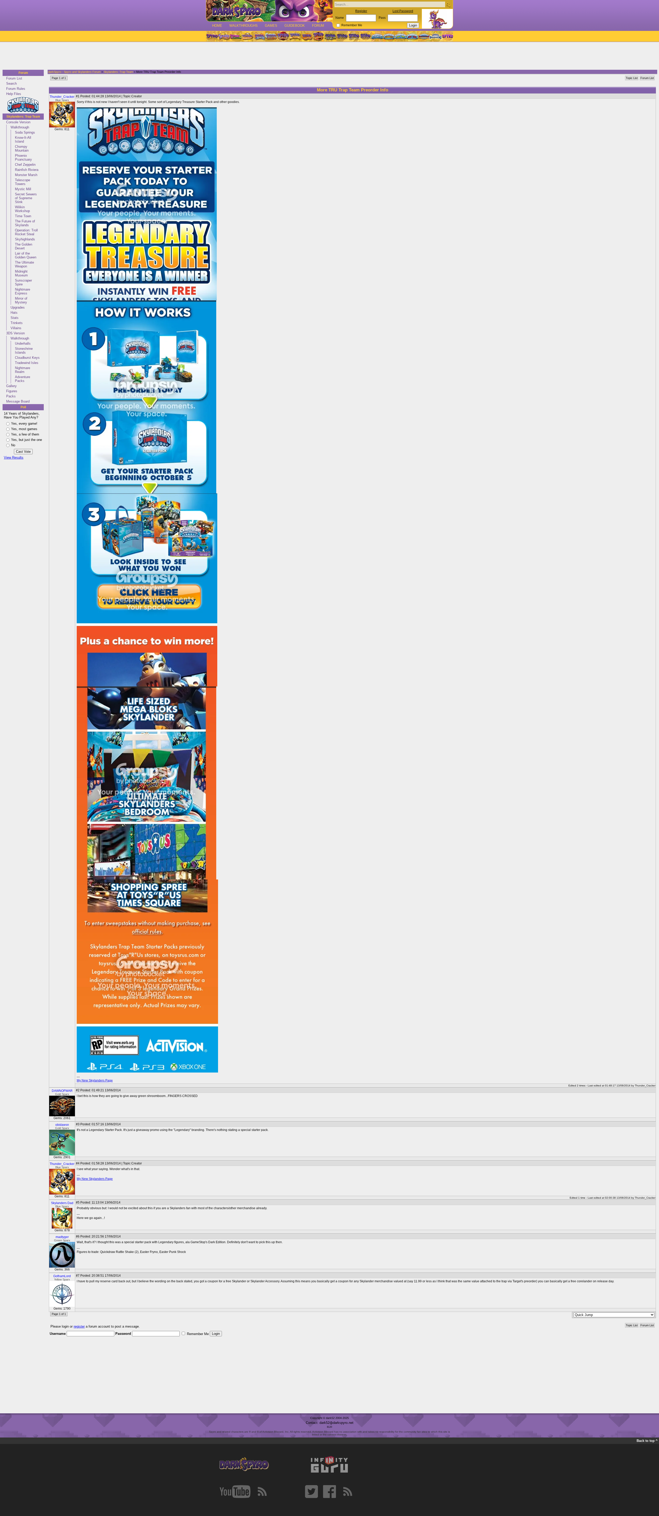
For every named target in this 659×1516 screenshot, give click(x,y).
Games (271, 26)
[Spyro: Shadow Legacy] (330, 36)
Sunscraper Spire (23, 282)
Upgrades (18, 307)
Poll (23, 407)
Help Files (13, 94)
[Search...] (448, 4)
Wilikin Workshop (22, 209)
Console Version (18, 122)
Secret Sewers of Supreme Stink (26, 198)
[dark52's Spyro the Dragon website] (269, 10)
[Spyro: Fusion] (307, 36)
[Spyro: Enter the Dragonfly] (283, 36)
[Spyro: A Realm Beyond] (447, 36)
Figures (11, 391)
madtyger (62, 1237)
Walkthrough (20, 127)
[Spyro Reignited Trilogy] (212, 36)
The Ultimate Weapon (24, 264)
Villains (16, 328)
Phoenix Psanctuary (23, 157)
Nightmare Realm (22, 370)
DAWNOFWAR (62, 1091)
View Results (13, 457)
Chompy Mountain (22, 148)
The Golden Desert (23, 246)
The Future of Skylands (25, 223)
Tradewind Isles (26, 363)
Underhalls (23, 343)
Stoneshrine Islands (24, 350)
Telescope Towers (22, 182)
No (13, 445)
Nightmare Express (22, 291)
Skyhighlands (25, 239)
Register (361, 11)
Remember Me (351, 25)
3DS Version (15, 333)
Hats (14, 313)
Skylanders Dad (62, 1203)
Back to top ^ (647, 1441)
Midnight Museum (21, 273)
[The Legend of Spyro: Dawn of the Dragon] (366, 36)
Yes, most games (24, 429)
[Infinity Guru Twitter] (311, 1491)
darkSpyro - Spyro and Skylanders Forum (74, 71)
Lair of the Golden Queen (25, 255)
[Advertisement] (328, 56)
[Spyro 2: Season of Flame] (271, 36)
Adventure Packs (22, 379)
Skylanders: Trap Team (23, 116)
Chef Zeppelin (25, 165)
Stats (15, 318)
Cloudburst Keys (27, 358)
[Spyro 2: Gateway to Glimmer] (235, 36)
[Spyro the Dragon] (224, 36)
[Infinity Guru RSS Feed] (347, 1491)
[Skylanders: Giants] (389, 36)
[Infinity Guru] (329, 1464)
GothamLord (62, 1276)
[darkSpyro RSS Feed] (262, 1491)
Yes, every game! (24, 423)
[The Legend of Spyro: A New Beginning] (342, 36)
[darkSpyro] (244, 1464)
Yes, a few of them (25, 434)
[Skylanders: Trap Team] (412, 36)
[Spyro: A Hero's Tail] (318, 36)
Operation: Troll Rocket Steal (26, 232)
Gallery (11, 386)
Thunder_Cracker (62, 97)
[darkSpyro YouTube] (235, 1491)
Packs (11, 396)
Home (217, 26)
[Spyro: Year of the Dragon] (247, 36)
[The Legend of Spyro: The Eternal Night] (354, 36)
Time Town (23, 216)
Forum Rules (15, 89)
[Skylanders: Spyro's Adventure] (377, 36)
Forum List (14, 78)
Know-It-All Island (23, 139)
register (79, 1326)
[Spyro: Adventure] (295, 36)
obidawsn (62, 1125)
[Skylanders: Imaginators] (435, 36)
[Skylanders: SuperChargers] (424, 36)
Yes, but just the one (26, 440)
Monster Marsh (26, 175)
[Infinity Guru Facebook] (329, 1491)
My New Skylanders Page (95, 1080)
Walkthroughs (243, 26)
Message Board (18, 401)
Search (11, 83)
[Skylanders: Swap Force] (400, 36)
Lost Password (403, 11)
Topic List (632, 78)
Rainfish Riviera (26, 170)
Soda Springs (25, 132)
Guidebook (294, 26)
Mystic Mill (23, 189)
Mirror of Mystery (21, 300)
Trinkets (17, 323)
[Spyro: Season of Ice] (259, 36)
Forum (318, 26)
